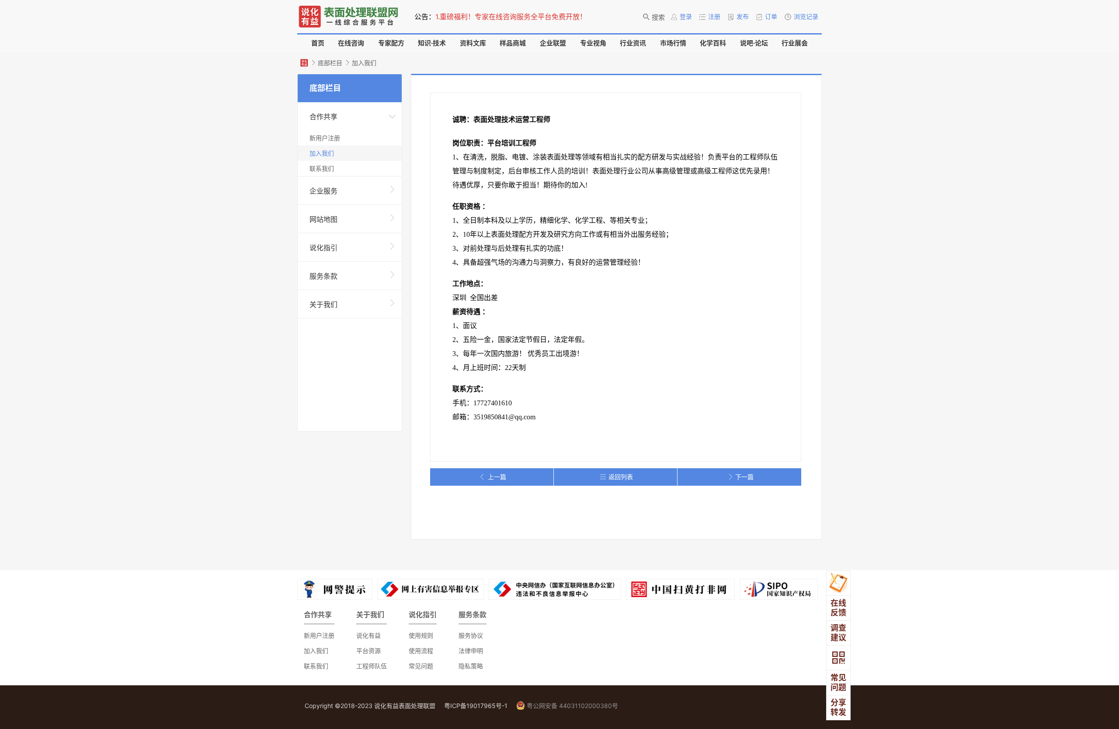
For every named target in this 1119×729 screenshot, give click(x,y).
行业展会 (795, 43)
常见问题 (421, 666)
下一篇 (744, 476)
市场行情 (673, 43)
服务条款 (323, 276)
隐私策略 (471, 666)
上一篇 (497, 476)
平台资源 (368, 650)
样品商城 (513, 43)
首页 (317, 43)
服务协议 (471, 635)
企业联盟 (553, 43)
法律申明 (471, 650)
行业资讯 (633, 43)
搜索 (658, 17)
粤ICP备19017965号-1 (475, 705)
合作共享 (323, 116)
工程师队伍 (371, 666)
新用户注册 (324, 138)
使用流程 (421, 650)
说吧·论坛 (754, 43)
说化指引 (323, 247)
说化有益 (368, 635)
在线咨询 (351, 43)
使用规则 (421, 635)
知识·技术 (432, 43)
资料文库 (473, 43)
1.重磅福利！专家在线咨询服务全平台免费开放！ (511, 16)
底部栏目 (330, 62)
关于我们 (323, 304)
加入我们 (364, 62)
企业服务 (323, 191)
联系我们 (321, 168)
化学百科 (713, 43)
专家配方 (391, 43)
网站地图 (323, 219)
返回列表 (620, 476)
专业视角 (593, 43)
